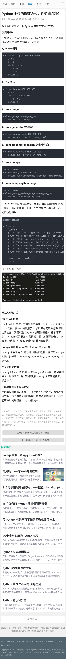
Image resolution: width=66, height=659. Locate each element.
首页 (4, 3)
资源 (13, 3)
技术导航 (10, 641)
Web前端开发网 (22, 650)
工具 (21, 3)
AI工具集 (58, 641)
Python (41, 19)
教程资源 (39, 641)
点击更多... (33, 619)
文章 (30, 3)
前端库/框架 (6, 645)
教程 (38, 3)
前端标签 (49, 641)
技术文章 (30, 641)
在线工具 (20, 641)
